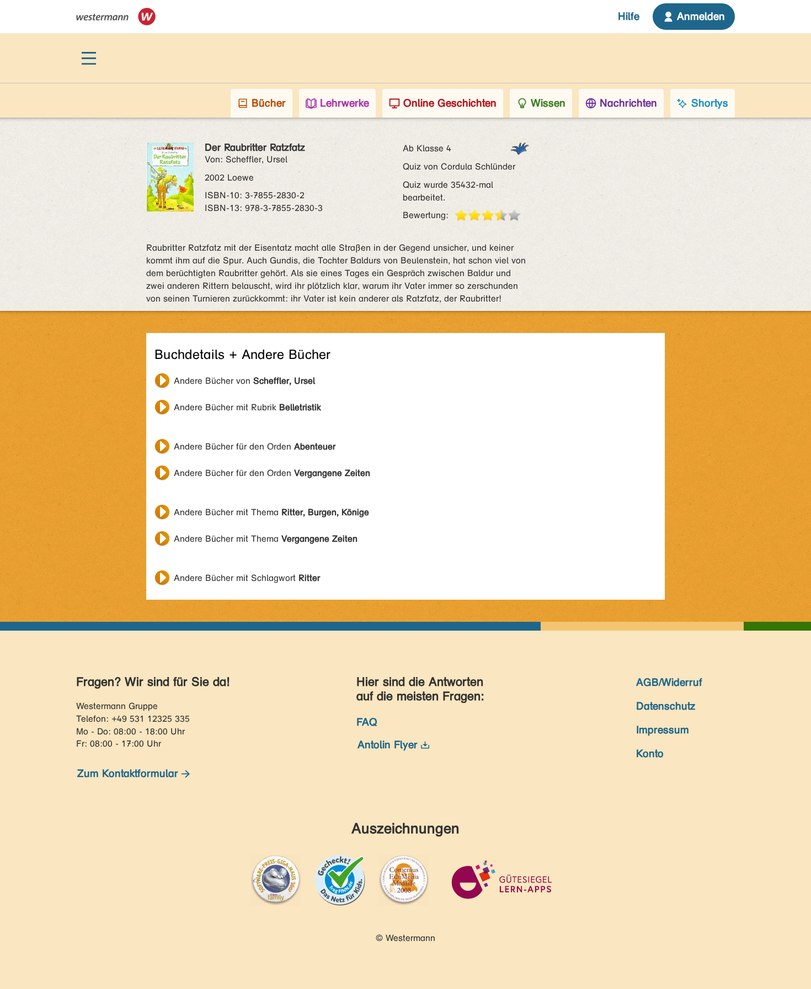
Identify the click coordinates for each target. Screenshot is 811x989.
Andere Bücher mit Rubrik (247, 407)
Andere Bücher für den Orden (254, 446)
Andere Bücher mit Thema (271, 512)
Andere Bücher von (244, 380)
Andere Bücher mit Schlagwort (247, 578)
